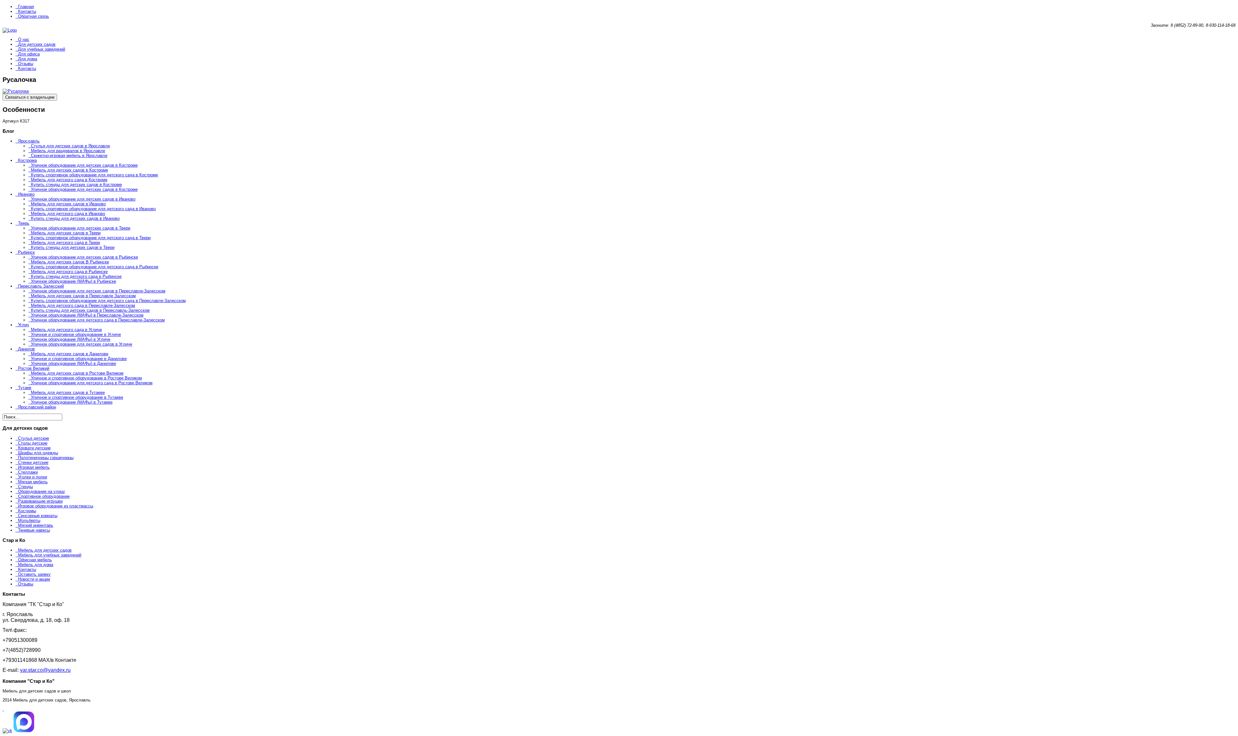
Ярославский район (37, 407)
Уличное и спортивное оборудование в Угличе (76, 334)
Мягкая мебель (33, 481)
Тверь (23, 223)
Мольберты (29, 520)
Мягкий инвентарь (35, 525)
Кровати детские (34, 448)
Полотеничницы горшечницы (46, 457)
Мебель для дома (35, 564)
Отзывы (25, 63)
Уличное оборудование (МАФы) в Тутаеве (72, 402)
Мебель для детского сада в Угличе (66, 329)
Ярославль (29, 141)
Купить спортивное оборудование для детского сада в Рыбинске (94, 266)
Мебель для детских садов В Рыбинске (70, 262)
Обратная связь (33, 16)
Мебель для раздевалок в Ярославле (68, 150)
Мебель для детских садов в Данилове (69, 353)
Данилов (26, 349)
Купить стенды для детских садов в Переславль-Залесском (90, 310)
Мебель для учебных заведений (49, 555)
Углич (23, 324)
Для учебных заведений (41, 49)
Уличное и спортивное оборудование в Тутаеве (77, 397)
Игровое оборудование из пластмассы (55, 506)
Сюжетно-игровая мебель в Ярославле (69, 155)
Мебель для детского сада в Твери (65, 242)
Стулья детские (33, 438)
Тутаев (24, 387)
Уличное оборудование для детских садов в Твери (80, 228)
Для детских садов (36, 44)
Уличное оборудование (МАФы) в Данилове (73, 363)
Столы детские (32, 443)
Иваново (26, 194)
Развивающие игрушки (40, 501)
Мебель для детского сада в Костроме (69, 179)
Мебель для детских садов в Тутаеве (68, 392)
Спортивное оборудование (44, 496)
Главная (26, 6)
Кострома (27, 160)
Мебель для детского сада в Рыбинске (69, 271)
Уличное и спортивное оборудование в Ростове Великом (86, 378)
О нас (23, 39)
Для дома (27, 58)
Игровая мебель (34, 467)
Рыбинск (26, 252)
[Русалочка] (16, 91)
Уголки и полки (32, 477)
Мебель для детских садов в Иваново (68, 203)
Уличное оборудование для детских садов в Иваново (83, 199)
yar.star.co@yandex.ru (45, 670)
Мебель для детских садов (45, 550)
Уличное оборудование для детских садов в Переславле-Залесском (98, 291)
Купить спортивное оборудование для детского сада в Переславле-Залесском (108, 300)
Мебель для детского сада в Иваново (68, 213)
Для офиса (29, 54)
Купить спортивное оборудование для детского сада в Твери (91, 237)
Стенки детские (33, 462)
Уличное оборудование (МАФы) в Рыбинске (73, 281)
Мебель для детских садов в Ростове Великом (77, 373)
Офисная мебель (35, 559)
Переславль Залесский (41, 286)
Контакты (27, 11)
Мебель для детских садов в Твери (66, 233)
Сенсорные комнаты (37, 515)
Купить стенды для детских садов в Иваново (75, 218)
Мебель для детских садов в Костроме (69, 170)
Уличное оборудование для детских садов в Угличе (81, 344)
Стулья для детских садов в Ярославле (70, 145)
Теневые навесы (34, 530)
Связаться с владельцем (29, 97)
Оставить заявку (34, 574)
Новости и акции (34, 579)
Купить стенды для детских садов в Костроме (76, 184)
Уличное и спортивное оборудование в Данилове (79, 358)
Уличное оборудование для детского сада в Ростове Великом (91, 382)
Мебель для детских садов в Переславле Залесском (83, 295)
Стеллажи (28, 472)
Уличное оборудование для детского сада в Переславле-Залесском (98, 320)
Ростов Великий (33, 368)
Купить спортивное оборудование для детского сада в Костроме (94, 174)
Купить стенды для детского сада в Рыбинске (76, 276)
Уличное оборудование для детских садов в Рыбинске (84, 257)
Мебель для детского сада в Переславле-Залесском (83, 305)
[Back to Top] (3, 709)
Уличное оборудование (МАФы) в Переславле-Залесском (87, 315)
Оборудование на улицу (41, 491)
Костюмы (27, 510)
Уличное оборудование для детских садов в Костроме (84, 165)
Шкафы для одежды (38, 452)
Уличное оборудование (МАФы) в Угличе (70, 339)
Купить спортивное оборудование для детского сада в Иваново (93, 208)
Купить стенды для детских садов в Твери (72, 247)
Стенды (25, 486)
